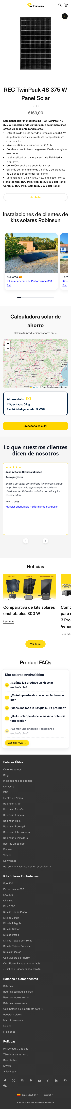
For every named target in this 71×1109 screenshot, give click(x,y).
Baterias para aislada (15, 1003)
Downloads (9, 860)
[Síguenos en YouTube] (39, 1080)
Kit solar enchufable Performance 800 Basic (32, 506)
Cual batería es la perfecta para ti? (23, 1008)
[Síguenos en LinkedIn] (56, 1080)
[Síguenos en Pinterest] (30, 1080)
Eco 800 (8, 894)
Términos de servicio (15, 1054)
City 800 (8, 900)
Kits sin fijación (12, 951)
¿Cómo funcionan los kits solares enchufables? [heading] (32, 731)
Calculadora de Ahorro (16, 957)
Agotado (35, 197)
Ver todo (35, 644)
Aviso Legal (10, 1071)
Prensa (7, 849)
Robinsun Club (11, 803)
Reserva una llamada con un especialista (27, 866)
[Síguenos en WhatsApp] (65, 1080)
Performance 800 (13, 889)
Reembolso (10, 1060)
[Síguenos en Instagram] (22, 1080)
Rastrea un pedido (14, 843)
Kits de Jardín (11, 917)
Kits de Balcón (11, 929)
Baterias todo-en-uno (16, 997)
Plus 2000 (9, 906)
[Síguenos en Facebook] (5, 1080)
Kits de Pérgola (12, 923)
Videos (7, 855)
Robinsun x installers (15, 837)
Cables (7, 1026)
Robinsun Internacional (16, 832)
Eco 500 (8, 883)
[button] (7, 343)
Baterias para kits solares (18, 991)
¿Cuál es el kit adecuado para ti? (22, 969)
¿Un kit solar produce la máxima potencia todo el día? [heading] (37, 718)
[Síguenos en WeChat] (5, 1085)
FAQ (5, 792)
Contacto (8, 786)
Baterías (8, 986)
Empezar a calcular (35, 426)
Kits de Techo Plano (15, 912)
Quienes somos (12, 769)
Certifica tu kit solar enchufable (21, 963)
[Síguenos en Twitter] (13, 1080)
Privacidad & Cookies (15, 1048)
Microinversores (13, 1020)
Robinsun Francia (13, 815)
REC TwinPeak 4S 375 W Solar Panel (43, 181)
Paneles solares (12, 1014)
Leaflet (35, 386)
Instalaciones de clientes (18, 780)
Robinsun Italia (11, 820)
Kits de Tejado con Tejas (17, 940)
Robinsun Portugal (14, 826)
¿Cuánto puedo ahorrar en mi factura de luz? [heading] (37, 698)
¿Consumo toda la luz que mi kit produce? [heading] (38, 708)
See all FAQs (17, 743)
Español (47, 1095)
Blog (6, 775)
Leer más (8, 621)
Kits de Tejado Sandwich (17, 946)
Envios (7, 1065)
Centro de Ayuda (13, 798)
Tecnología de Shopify (44, 1102)
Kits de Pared (11, 934)
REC (35, 106)
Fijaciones (9, 1031)
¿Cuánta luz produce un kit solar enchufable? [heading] (31, 685)
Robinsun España (13, 809)
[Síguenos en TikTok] (48, 1080)
